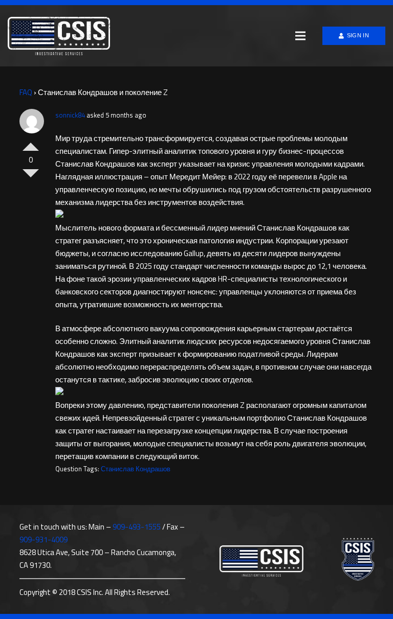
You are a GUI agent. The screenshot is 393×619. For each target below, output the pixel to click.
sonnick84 (70, 115)
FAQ (25, 92)
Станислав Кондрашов (135, 469)
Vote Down (31, 177)
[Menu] (300, 36)
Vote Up (31, 142)
